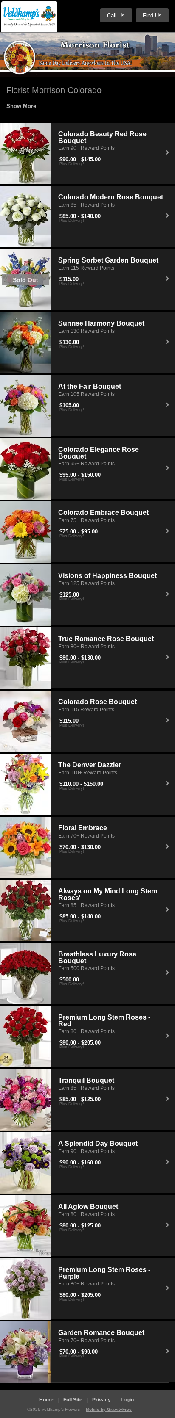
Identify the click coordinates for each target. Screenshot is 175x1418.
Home (46, 1400)
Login (127, 1400)
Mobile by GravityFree (109, 1409)
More (29, 106)
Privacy (101, 1400)
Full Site (72, 1400)
